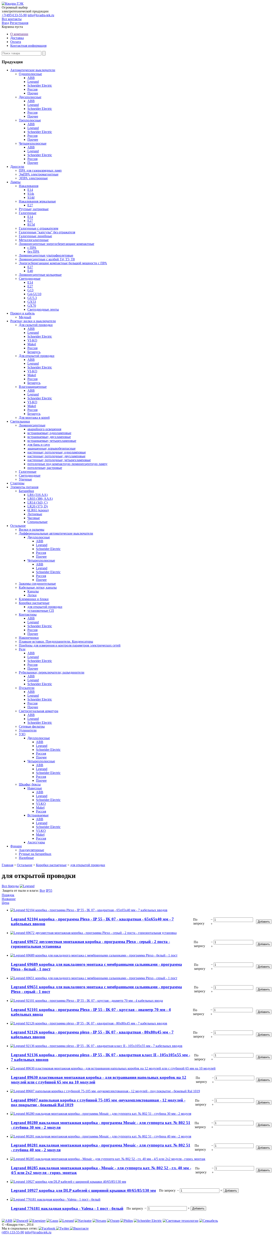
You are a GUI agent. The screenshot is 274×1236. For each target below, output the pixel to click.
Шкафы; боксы (30, 784)
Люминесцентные (32, 425)
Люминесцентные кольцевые (40, 275)
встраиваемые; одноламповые (49, 433)
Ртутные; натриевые (34, 209)
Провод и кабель (22, 313)
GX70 (31, 305)
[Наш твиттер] (63, 1228)
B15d (31, 224)
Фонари (16, 846)
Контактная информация (28, 45)
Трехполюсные (30, 120)
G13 (30, 290)
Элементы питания (24, 487)
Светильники (20, 421)
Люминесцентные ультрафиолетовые (46, 255)
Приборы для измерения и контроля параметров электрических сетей (70, 645)
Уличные (25, 479)
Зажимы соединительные (37, 583)
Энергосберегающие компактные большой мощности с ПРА (63, 263)
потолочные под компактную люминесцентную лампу (67, 464)
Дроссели (17, 166)
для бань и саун (38, 444)
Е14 (30, 190)
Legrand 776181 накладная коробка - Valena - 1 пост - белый (67, 1208)
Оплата (15, 42)
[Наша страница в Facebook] (47, 1228)
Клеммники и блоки (34, 599)
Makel (31, 344)
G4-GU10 (34, 294)
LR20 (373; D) (37, 506)
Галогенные (27, 213)
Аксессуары (36, 842)
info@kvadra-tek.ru (41, 15)
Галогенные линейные (35, 236)
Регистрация (19, 23)
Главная (7, 865)
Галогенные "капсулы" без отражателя (47, 232)
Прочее (32, 93)
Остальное (18, 525)
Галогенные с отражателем (38, 228)
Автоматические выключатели (32, 70)
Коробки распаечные (34, 603)
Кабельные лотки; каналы (38, 587)
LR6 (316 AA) (37, 495)
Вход (5, 23)
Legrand (33, 81)
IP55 (49, 890)
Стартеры (17, 483)
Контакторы (28, 614)
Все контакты (12, 19)
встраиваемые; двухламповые (49, 437)
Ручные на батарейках (35, 854)
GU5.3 (32, 298)
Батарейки (26, 491)
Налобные (26, 858)
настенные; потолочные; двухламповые (56, 456)
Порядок (8, 895)
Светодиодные (29, 278)
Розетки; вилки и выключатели (33, 321)
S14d (30, 197)
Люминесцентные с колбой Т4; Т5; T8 (47, 259)
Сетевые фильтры (32, 726)
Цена (5, 903)
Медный (25, 317)
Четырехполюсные (32, 143)
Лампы (15, 182)
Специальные (37, 522)
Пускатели (26, 688)
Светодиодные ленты (43, 309)
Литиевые (34, 514)
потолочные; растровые (44, 468)
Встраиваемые (38, 815)
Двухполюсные (30, 97)
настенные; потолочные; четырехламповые (59, 460)
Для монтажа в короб (34, 417)
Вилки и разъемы (31, 529)
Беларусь (33, 352)
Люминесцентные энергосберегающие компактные (56, 244)
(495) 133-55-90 (13, 1232)
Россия (32, 89)
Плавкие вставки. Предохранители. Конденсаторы (56, 641)
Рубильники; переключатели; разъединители (51, 672)
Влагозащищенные (33, 386)
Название (9, 899)
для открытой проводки (44, 607)
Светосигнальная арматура (38, 711)
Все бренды (10, 886)
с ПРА (31, 247)
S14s (30, 193)
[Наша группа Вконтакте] (79, 1228)
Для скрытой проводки (36, 325)
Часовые (33, 518)
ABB (31, 78)
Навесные (34, 788)
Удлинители (28, 730)
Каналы (33, 591)
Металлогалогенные (34, 240)
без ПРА (33, 251)
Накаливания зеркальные (37, 201)
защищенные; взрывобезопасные (51, 448)
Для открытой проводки (36, 356)
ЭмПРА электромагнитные (38, 174)
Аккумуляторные (31, 850)
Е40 (30, 271)
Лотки (32, 595)
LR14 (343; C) (37, 502)
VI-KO (32, 340)
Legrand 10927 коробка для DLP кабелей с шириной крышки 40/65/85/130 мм (83, 1190)
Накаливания (28, 186)
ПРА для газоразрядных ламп (40, 170)
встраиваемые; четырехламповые (51, 441)
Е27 (30, 205)
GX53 (31, 302)
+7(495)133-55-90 (14, 15)
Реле (22, 649)
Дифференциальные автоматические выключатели (56, 533)
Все (42, 890)
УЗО (22, 734)
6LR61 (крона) (38, 510)
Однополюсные (30, 74)
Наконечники (29, 637)
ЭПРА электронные (33, 178)
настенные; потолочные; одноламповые (56, 452)
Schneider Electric (39, 85)
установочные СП (40, 610)
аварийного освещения (44, 429)
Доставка (17, 38)
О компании (19, 34)
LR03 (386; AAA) (40, 498)
